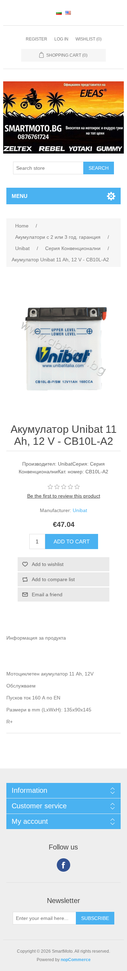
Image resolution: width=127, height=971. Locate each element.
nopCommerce (76, 959)
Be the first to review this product (63, 496)
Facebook (63, 865)
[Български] (59, 12)
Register (36, 39)
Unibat (80, 510)
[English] (68, 12)
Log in (61, 39)
